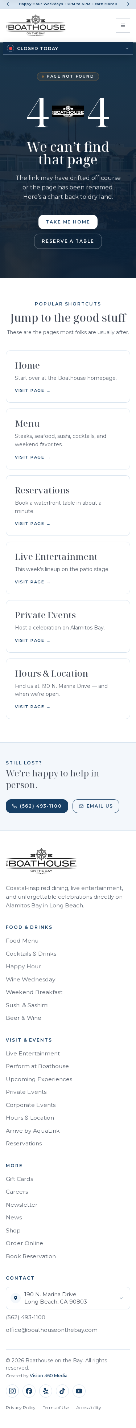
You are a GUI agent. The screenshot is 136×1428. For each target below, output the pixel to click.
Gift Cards (19, 1178)
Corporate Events (30, 1104)
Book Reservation (31, 1256)
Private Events (26, 1091)
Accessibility (88, 1407)
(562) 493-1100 (41, 806)
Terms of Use (56, 1407)
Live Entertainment (33, 1053)
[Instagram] (12, 1391)
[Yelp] (45, 1391)
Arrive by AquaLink (33, 1130)
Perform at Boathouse (37, 1066)
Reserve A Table (68, 241)
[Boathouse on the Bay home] (36, 25)
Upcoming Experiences (39, 1079)
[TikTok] (62, 1391)
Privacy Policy (21, 1407)
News (14, 1217)
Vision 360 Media (48, 1375)
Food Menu (22, 940)
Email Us (100, 806)
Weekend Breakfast (34, 992)
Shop (13, 1230)
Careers (17, 1191)
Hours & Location (30, 1117)
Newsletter (22, 1204)
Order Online (24, 1243)
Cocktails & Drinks (31, 953)
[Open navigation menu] (123, 25)
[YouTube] (79, 1391)
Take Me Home (68, 222)
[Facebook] (29, 1391)
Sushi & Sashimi (27, 1005)
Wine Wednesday (30, 979)
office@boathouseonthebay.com (52, 1329)
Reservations (24, 1143)
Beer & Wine (23, 1017)
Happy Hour (23, 966)
